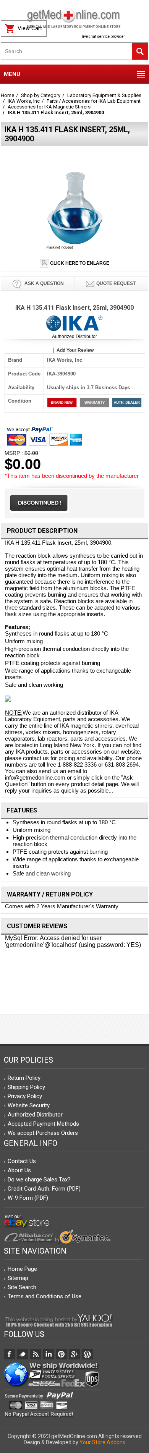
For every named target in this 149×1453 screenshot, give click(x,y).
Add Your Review (75, 350)
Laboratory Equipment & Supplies (104, 95)
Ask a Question (43, 283)
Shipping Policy (26, 1087)
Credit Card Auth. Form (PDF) (44, 1188)
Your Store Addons (102, 1442)
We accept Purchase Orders (43, 1132)
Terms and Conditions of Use (44, 1296)
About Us (19, 1170)
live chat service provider (103, 36)
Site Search (22, 1287)
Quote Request (116, 283)
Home (7, 95)
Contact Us (22, 1161)
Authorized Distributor (74, 336)
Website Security (29, 1105)
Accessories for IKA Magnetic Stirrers (49, 107)
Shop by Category (40, 95)
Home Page (22, 1268)
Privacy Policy (25, 1096)
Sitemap (18, 1278)
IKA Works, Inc (24, 101)
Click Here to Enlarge (79, 263)
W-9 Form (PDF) (28, 1197)
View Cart (30, 28)
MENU (12, 74)
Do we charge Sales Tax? (39, 1179)
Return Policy (24, 1077)
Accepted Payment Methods (43, 1123)
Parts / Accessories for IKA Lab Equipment (94, 101)
